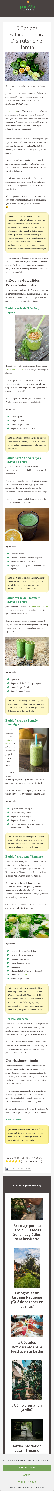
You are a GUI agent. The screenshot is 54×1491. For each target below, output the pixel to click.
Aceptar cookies (27, 1467)
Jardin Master (27, 5)
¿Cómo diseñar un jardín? (27, 1407)
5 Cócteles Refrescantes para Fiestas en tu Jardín (27, 1347)
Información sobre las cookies (19, 1488)
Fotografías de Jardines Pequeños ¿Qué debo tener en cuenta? (27, 1299)
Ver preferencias (27, 1482)
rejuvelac (23, 974)
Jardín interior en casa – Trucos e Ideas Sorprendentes (27, 1453)
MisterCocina (11, 111)
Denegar (27, 1475)
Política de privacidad (37, 1488)
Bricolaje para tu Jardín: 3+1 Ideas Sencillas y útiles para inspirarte (27, 1232)
